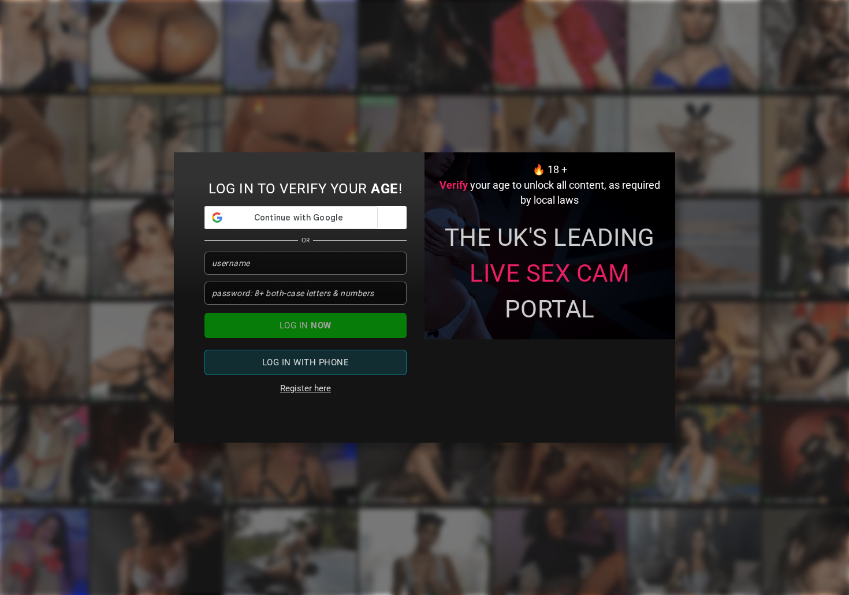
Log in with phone (305, 362)
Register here (305, 388)
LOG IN (306, 325)
